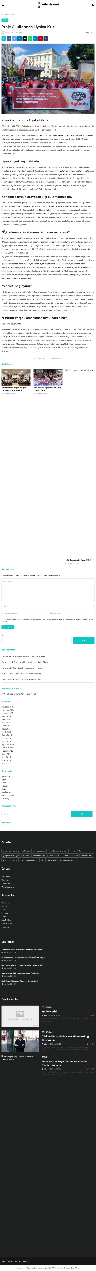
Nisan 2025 (6, 754)
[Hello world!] (20, 1016)
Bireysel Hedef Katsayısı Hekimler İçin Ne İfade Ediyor (25, 662)
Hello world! (31, 694)
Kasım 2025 (7, 735)
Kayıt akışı (6, 880)
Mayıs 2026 (6, 716)
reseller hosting (39, 855)
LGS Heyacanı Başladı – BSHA (78, 560)
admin (7, 33)
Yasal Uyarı (76, 1268)
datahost (26, 851)
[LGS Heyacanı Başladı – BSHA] (80, 463)
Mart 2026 (6, 722)
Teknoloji (5, 798)
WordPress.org (8, 887)
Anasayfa (5, 14)
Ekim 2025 (6, 738)
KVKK (54, 1268)
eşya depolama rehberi (57, 851)
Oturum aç (6, 876)
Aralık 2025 (6, 732)
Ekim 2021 (6, 763)
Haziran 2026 (7, 713)
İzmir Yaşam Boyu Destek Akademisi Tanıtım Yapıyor (64, 1063)
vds (42, 860)
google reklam (76, 851)
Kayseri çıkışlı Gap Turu (20, 1261)
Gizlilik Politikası (38, 1268)
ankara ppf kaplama (11, 851)
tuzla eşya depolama (29, 860)
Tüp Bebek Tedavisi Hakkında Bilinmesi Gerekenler (23, 656)
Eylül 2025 (6, 741)
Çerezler (48, 1268)
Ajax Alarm (6, 1261)
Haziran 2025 (7, 751)
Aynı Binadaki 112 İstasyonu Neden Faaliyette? (22, 674)
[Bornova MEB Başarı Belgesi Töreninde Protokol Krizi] (16, 377)
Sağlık (4, 789)
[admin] (3, 32)
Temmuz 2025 (8, 748)
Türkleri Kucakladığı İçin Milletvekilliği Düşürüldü (66, 1038)
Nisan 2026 (6, 719)
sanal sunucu (54, 855)
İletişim (28, 1268)
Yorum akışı (6, 883)
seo (4, 860)
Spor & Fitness (8, 795)
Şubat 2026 (7, 725)
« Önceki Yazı (39, 358)
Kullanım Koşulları (64, 1268)
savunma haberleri (70, 855)
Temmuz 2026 (8, 710)
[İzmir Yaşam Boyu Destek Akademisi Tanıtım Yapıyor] (20, 1149)
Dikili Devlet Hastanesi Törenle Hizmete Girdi (21, 679)
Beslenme (6, 776)
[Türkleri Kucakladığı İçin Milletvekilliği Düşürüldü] (20, 1041)
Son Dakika (6, 792)
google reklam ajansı (11, 855)
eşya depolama (39, 851)
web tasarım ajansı (67, 860)
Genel (4, 783)
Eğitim (13, 14)
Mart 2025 (6, 757)
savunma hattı (86, 855)
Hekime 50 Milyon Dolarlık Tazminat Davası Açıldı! (23, 668)
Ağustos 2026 (8, 707)
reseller (26, 855)
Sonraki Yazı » (56, 358)
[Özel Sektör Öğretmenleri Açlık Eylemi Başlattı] (48, 377)
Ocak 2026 (6, 729)
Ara (3, 635)
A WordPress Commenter (13, 694)
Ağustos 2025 (8, 744)
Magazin (5, 786)
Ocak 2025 (6, 760)
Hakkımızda (20, 1268)
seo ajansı (13, 860)
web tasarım (52, 860)
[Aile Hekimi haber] (48, 5)
